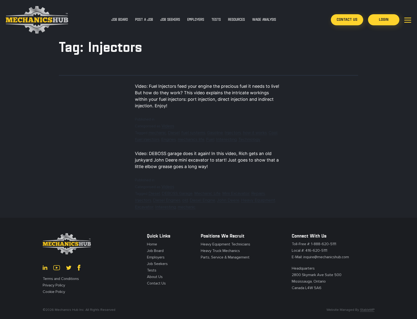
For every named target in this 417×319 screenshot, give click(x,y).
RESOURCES (236, 20)
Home (152, 244)
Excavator (144, 207)
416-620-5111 (316, 250)
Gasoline (215, 132)
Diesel (174, 132)
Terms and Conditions (61, 278)
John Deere (228, 200)
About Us (155, 276)
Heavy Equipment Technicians (225, 244)
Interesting (226, 139)
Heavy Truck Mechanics (220, 250)
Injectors (233, 132)
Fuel (210, 139)
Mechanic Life (207, 193)
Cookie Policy (54, 291)
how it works (255, 132)
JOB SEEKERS (170, 20)
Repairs (258, 193)
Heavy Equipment (258, 200)
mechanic (157, 132)
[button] (347, 19)
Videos (167, 126)
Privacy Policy (54, 285)
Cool (273, 132)
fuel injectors (147, 139)
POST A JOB (144, 20)
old (185, 200)
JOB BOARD (119, 20)
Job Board (155, 250)
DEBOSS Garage (177, 193)
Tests (151, 270)
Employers (156, 257)
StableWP (367, 310)
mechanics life (191, 139)
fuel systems (193, 132)
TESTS (216, 20)
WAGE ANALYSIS (264, 20)
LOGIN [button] (384, 20)
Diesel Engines (167, 200)
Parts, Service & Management (225, 257)
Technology (249, 139)
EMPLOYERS (195, 20)
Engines (168, 139)
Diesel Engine (202, 200)
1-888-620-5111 (323, 244)
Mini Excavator (236, 193)
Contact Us (156, 283)
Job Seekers (157, 263)
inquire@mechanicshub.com (326, 257)
